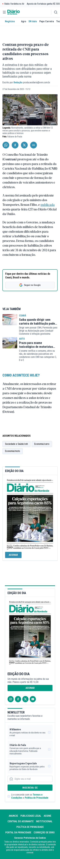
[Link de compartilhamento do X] (24, 145)
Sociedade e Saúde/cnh (16, 443)
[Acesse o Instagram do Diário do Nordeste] (11, 699)
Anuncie (13, 815)
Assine (47, 815)
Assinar (13, 554)
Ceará (22, 315)
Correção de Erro (44, 832)
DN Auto (33, 21)
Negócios (10, 21)
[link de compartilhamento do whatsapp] (5, 145)
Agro (23, 21)
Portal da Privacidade (18, 832)
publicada (47, 204)
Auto (22, 338)
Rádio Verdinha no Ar (14, 3)
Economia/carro (41, 443)
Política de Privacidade (36, 797)
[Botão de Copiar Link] (33, 145)
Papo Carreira (46, 21)
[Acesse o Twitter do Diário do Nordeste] (25, 699)
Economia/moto (12, 451)
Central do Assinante (21, 821)
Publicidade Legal (30, 815)
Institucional (44, 821)
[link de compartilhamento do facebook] (15, 145)
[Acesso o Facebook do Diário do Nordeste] (18, 699)
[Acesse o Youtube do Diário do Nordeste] (33, 699)
